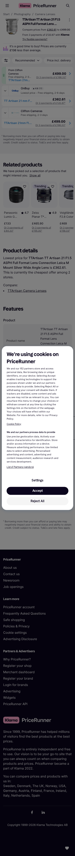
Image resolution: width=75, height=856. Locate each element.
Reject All (37, 501)
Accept (37, 491)
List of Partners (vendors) (20, 467)
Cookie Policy (14, 424)
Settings (37, 480)
